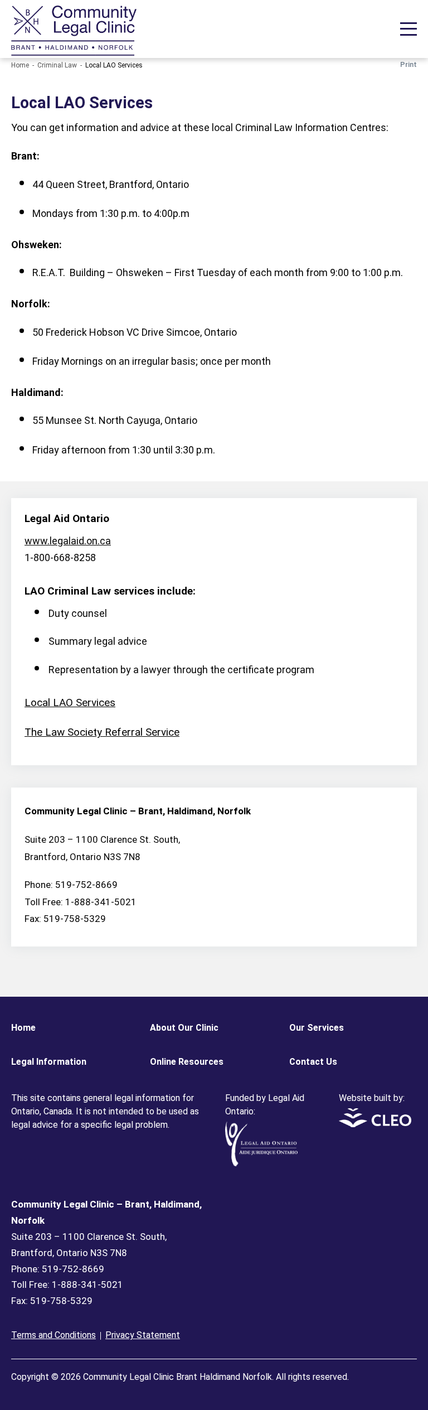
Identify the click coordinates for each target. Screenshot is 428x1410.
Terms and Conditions (53, 1335)
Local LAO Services (70, 702)
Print (408, 64)
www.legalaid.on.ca (68, 541)
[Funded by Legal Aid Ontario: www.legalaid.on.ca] (261, 1163)
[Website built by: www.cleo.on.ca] (375, 1124)
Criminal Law (57, 65)
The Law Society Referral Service (102, 732)
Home (20, 65)
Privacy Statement (142, 1335)
